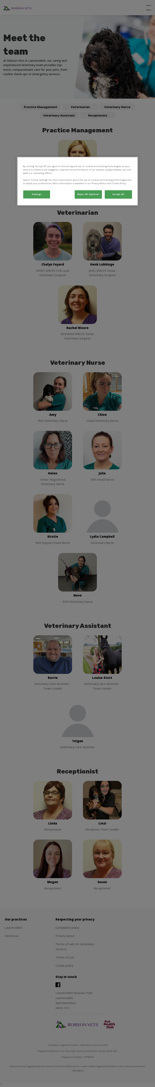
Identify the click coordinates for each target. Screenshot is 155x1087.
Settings (37, 194)
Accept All (118, 194)
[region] (77, 181)
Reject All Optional (88, 194)
